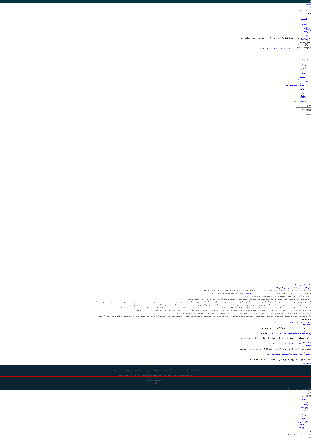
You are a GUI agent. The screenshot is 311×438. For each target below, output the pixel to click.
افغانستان (308, 334)
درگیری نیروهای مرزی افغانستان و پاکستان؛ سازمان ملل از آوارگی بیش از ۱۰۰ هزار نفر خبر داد (274, 338)
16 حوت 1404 (307, 342)
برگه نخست (304, 19)
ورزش (306, 52)
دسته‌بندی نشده (307, 324)
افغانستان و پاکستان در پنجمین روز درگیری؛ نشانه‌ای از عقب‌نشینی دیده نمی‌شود (280, 359)
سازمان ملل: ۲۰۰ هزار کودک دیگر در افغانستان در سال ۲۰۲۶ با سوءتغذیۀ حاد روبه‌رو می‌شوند (275, 349)
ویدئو (303, 73)
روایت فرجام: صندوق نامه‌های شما (295, 79)
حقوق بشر (302, 92)
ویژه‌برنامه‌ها (304, 81)
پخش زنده (308, 7)
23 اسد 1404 (307, 45)
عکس (303, 63)
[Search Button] (295, 101)
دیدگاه (306, 56)
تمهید (303, 55)
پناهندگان (302, 101)
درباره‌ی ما (154, 378)
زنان (303, 93)
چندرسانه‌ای (304, 59)
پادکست (302, 77)
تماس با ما (154, 381)
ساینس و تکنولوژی (303, 44)
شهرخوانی (302, 89)
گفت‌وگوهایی (248, 293)
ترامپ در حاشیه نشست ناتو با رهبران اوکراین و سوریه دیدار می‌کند (285, 328)
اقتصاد (306, 36)
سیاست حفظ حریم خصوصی (154, 380)
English (309, 437)
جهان (306, 32)
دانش (306, 40)
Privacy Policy (154, 383)
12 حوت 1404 (307, 363)
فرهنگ (306, 408)
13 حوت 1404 (307, 352)
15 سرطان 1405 (306, 331)
